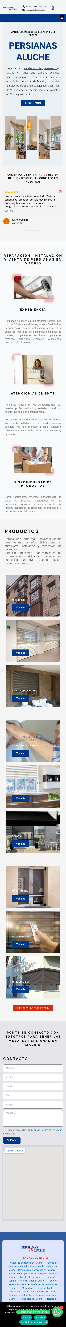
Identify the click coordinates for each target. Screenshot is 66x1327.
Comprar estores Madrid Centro (26, 1280)
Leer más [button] (60, 210)
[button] (62, 17)
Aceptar (27, 1317)
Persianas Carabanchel (20, 1295)
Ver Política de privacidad (34, 1322)
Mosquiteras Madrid (18, 1291)
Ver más (20, 607)
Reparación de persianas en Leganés (36, 1270)
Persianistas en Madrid (31, 1299)
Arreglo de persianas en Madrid (37, 1277)
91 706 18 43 (31, 6)
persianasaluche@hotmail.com (36, 10)
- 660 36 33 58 (41, 6)
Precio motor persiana (20, 1273)
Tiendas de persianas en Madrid (25, 1262)
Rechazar (40, 1317)
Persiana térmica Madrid (43, 1291)
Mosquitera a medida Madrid (38, 1288)
